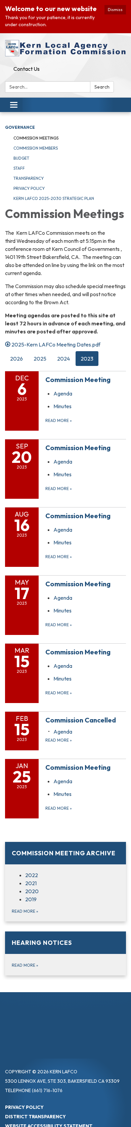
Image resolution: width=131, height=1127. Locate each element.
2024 (63, 358)
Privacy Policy (29, 188)
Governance (20, 127)
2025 (40, 358)
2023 (87, 358)
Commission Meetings (35, 138)
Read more (58, 420)
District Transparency (35, 1117)
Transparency (28, 178)
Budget (21, 158)
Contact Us (26, 68)
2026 (16, 358)
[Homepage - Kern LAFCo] (65, 48)
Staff (19, 168)
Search (102, 87)
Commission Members (35, 148)
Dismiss (115, 9)
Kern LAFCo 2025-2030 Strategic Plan (53, 198)
